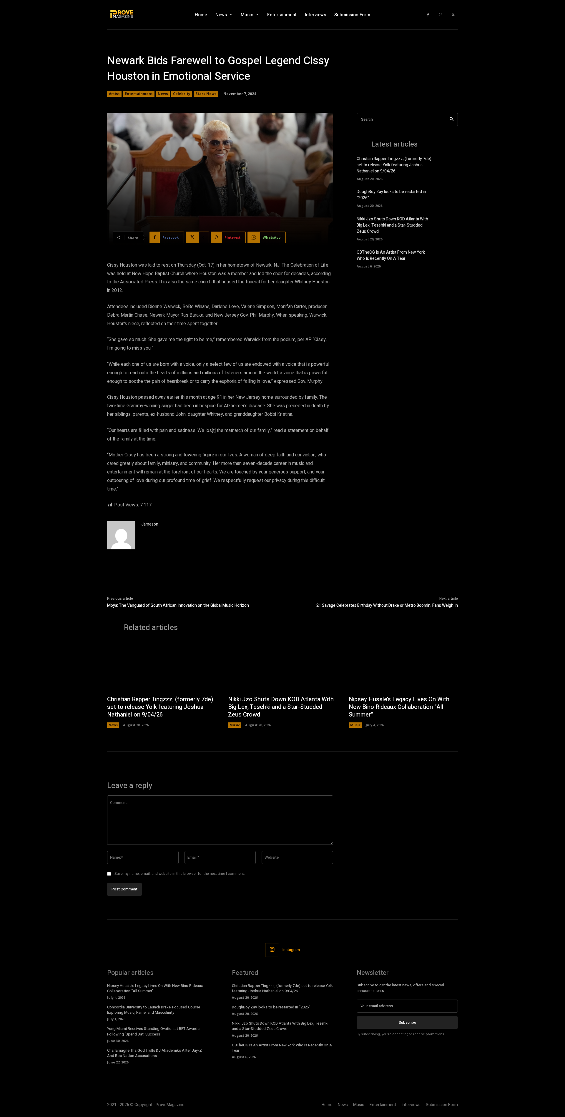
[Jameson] (121, 535)
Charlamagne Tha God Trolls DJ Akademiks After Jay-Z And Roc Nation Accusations (154, 1053)
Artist (114, 93)
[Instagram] (441, 15)
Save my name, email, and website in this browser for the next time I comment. (179, 873)
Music (235, 725)
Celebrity (181, 93)
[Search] (451, 119)
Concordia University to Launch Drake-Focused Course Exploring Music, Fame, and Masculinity (153, 1009)
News (163, 93)
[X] (453, 15)
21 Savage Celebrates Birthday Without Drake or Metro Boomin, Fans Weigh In (387, 605)
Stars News (206, 93)
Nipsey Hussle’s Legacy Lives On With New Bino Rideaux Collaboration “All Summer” (399, 707)
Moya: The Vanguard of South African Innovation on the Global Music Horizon (178, 605)
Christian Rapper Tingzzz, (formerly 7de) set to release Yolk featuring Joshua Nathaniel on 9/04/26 (394, 165)
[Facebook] (428, 15)
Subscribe (407, 1022)
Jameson (149, 524)
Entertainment (139, 93)
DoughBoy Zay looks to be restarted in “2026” (271, 1007)
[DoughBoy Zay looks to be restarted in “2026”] (448, 197)
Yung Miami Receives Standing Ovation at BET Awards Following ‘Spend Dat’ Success (153, 1031)
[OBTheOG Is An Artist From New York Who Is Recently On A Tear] (448, 258)
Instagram (291, 950)
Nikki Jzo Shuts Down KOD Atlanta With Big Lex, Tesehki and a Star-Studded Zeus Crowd (392, 225)
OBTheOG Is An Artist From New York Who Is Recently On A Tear (391, 255)
